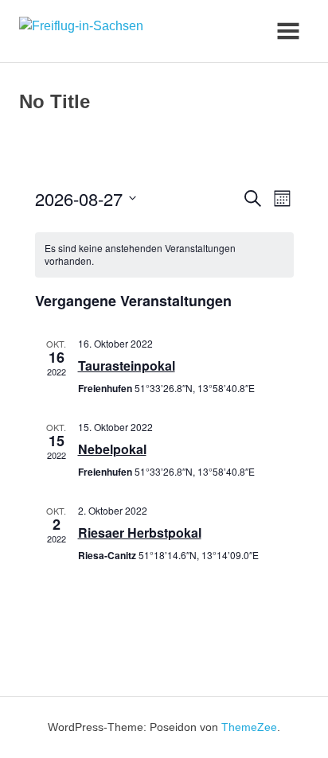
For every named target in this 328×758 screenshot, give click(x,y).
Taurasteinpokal (126, 365)
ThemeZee (249, 727)
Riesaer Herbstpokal (139, 532)
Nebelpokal (112, 449)
